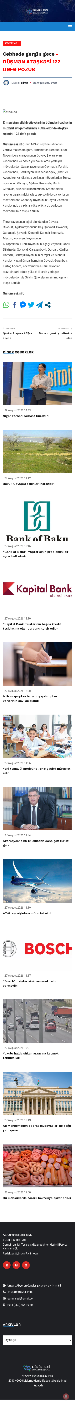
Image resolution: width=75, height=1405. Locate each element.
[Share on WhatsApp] (6, 304)
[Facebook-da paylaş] (14, 304)
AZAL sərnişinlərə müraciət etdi (27, 913)
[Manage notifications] (66, 1396)
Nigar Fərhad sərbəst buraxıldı (26, 416)
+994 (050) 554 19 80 (20, 1292)
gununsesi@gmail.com (21, 1298)
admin (24, 82)
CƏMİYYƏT (12, 43)
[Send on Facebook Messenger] (22, 304)
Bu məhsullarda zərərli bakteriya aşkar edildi (37, 1198)
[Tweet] (31, 304)
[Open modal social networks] (47, 304)
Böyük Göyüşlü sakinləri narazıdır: (28, 484)
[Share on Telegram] (39, 304)
